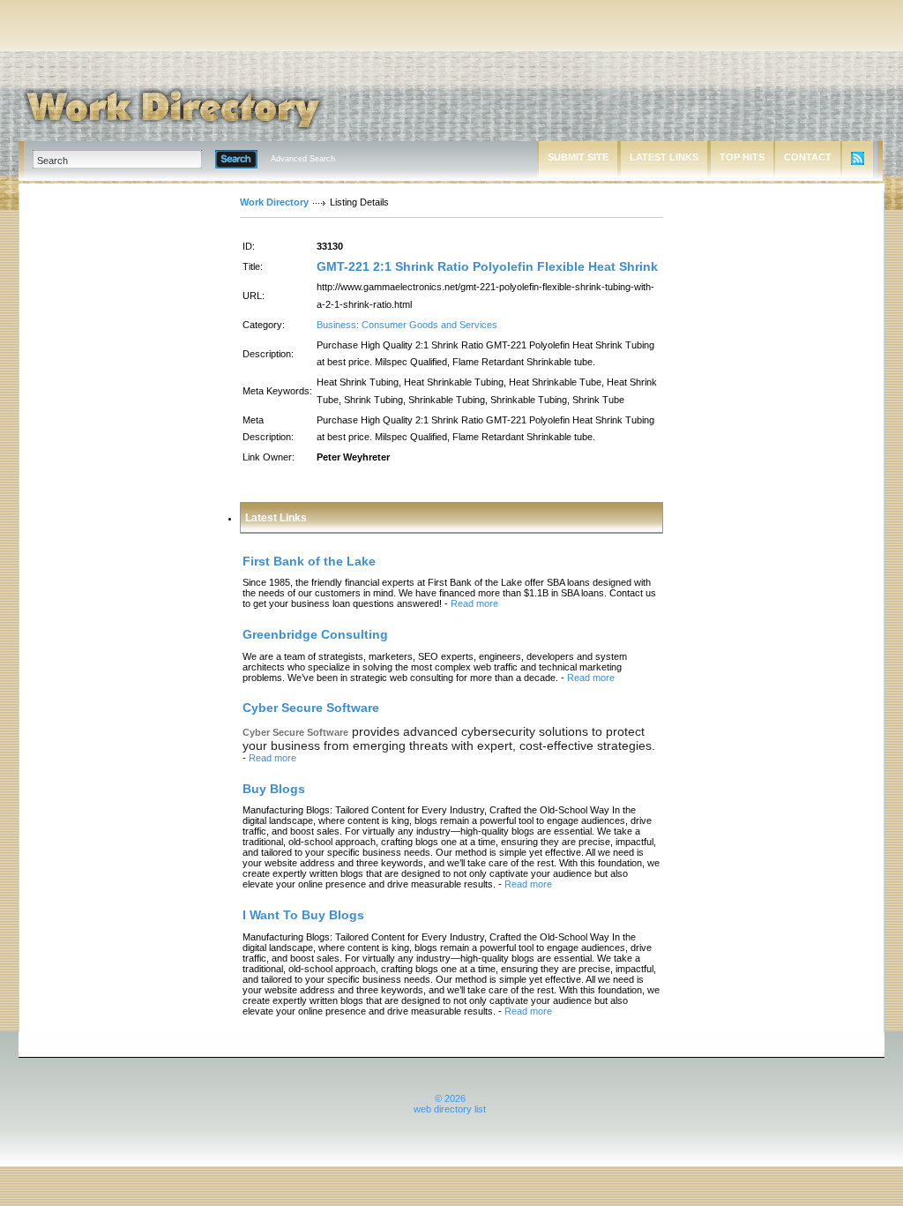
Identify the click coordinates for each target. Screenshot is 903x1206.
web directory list (450, 1109)
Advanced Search (303, 158)
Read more (474, 603)
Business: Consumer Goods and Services (407, 324)
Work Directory (274, 202)
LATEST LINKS (664, 157)
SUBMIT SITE (578, 157)
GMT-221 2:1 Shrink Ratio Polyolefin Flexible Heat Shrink (487, 266)
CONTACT (808, 157)
